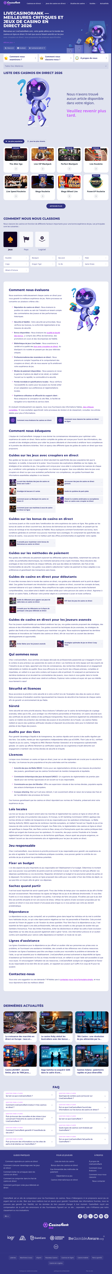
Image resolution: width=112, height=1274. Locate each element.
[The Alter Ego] (16, 160)
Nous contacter (98, 1184)
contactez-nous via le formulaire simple (76, 979)
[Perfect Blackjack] (69, 160)
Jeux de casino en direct (56, 3)
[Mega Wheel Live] (69, 187)
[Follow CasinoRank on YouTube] (95, 1219)
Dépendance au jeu (64, 1178)
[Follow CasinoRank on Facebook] (79, 1219)
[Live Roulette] (96, 160)
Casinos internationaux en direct (63, 1182)
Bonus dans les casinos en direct (63, 1168)
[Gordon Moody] (57, 1241)
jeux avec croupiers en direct (46, 346)
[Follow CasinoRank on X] (90, 1219)
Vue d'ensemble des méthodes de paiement (64, 1173)
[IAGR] (10, 1241)
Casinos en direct (34, 3)
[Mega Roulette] (42, 187)
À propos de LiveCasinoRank (94, 1165)
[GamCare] (37, 1241)
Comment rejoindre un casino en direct (21, 1164)
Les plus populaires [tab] (15, 141)
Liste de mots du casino (64, 1164)
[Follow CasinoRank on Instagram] (84, 1219)
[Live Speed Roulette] (16, 187)
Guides (92, 3)
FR (6, 1219)
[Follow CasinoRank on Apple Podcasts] (105, 1219)
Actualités (104, 3)
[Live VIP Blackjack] (42, 160)
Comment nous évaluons (94, 1172)
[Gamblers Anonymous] (22, 1241)
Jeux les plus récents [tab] (37, 141)
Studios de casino (77, 3)
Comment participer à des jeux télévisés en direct (21, 1189)
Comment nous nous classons (97, 1178)
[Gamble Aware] (86, 1241)
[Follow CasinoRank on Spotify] (100, 1219)
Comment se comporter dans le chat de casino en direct (20, 1182)
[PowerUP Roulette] (96, 187)
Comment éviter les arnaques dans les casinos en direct (19, 1175)
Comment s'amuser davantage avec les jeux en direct (20, 1169)
